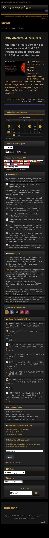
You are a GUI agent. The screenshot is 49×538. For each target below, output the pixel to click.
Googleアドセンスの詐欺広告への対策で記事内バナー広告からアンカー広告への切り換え (26, 324)
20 (9, 132)
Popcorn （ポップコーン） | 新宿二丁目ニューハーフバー (26, 332)
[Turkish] (5, 164)
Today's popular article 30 (15, 412)
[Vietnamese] (18, 164)
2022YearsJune (25, 117)
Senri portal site (24, 9)
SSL (43, 99)
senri (7, 257)
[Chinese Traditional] (25, 164)
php (39, 99)
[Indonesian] (15, 164)
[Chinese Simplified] (28, 164)
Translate (22, 169)
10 (30, 126)
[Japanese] (5, 161)
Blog (10, 387)
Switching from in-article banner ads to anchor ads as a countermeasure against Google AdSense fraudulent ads (24, 192)
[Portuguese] (28, 161)
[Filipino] (12, 164)
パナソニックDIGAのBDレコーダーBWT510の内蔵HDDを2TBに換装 (26, 355)
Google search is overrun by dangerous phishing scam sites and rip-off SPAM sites (24, 284)
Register (10, 457)
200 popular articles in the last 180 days (20, 419)
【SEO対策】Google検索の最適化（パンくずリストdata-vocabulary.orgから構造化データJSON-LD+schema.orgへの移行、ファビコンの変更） (25, 396)
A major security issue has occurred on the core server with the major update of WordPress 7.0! (26, 246)
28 (14, 135)
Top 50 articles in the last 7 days (18, 414)
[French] (12, 161)
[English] (8, 161)
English (24, 152)
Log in (43, 522)
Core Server (26, 101)
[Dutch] (25, 161)
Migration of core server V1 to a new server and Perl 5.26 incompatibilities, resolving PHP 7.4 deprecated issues (24, 50)
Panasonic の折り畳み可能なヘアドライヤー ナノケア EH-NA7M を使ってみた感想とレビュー (26, 380)
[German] (15, 161)
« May (8, 138)
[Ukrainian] (34, 161)
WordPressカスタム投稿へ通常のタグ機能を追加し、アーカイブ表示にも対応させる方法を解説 (24, 346)
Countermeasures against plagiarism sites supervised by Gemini (24, 185)
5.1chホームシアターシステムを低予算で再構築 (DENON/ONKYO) (26, 373)
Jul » (13, 138)
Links (11, 339)
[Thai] (8, 164)
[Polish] (38, 161)
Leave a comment (38, 101)
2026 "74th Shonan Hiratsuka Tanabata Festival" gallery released (23, 215)
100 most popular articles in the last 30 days (22, 416)
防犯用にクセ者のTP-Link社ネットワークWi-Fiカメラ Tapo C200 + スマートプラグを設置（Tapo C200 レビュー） (25, 364)
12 (40, 126)
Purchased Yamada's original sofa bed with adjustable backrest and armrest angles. (24, 209)
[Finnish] (41, 161)
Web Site (28, 99)
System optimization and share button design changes (25, 220)
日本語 (11, 152)
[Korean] (31, 161)
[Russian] (21, 164)
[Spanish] (21, 161)
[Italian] (18, 161)
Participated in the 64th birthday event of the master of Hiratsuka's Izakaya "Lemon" (25, 179)
